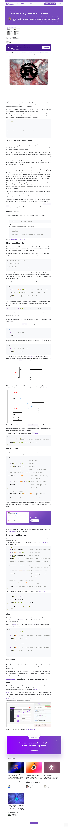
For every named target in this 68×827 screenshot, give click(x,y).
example (28, 257)
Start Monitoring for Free (50, 3)
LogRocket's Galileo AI (11, 698)
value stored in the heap (13, 342)
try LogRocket (37, 689)
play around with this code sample (18, 239)
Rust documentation (42, 591)
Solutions (30, 3)
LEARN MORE (8, 42)
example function (44, 542)
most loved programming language (34, 52)
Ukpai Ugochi (14, 16)
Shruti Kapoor (14, 785)
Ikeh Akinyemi (32, 785)
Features (22, 3)
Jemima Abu (49, 785)
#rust (8, 731)
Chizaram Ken (14, 814)
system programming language (32, 147)
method (35, 433)
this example (32, 454)
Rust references (12, 531)
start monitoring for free (30, 729)
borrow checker (45, 104)
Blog (17, 3)
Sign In (60, 3)
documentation (32, 675)
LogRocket (10, 679)
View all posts (34, 823)
